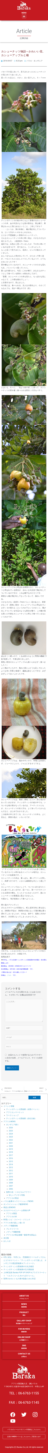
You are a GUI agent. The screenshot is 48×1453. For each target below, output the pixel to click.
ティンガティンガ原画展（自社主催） (21, 1118)
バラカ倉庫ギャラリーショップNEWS (18, 1201)
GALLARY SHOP (24, 1321)
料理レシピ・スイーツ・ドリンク (16, 1220)
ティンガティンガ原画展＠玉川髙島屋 (18, 1269)
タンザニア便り (12, 1125)
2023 (11, 1137)
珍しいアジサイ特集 (17, 1195)
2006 (11, 1189)
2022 (11, 1140)
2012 (11, 1171)
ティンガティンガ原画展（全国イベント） (23, 1109)
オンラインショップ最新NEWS (15, 1204)
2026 (11, 1128)
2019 (11, 1149)
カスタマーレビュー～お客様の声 (16, 1210)
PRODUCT (24, 1313)
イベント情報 (8, 1106)
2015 (11, 1161)
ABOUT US (24, 1297)
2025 (11, 1131)
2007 (11, 1186)
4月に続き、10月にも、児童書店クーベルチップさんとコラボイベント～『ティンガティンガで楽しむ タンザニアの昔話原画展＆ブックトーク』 (24, 1260)
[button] (24, 16)
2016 (11, 1158)
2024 (11, 1134)
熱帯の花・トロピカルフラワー (18, 1192)
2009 (11, 1180)
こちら (9, 975)
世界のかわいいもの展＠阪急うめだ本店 (19, 1279)
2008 (11, 1183)
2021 (11, 1143)
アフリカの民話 (12, 1198)
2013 (11, 1167)
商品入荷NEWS (9, 1207)
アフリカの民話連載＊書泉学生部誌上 (21, 1235)
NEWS (24, 1305)
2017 (11, 1155)
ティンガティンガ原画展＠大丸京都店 (18, 1266)
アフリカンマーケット (15, 1112)
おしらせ (7, 1241)
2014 (11, 1164)
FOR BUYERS (24, 1330)
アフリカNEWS (9, 1121)
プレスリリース (12, 1229)
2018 (11, 1152)
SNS (24, 1346)
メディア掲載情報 (10, 1226)
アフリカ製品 (11, 1213)
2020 (11, 1146)
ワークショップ (12, 1115)
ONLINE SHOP (24, 1338)
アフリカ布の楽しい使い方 (14, 1223)
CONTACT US (24, 1355)
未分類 (6, 1238)
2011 (11, 1174)
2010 (11, 1177)
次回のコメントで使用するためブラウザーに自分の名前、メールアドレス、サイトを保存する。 (24, 1058)
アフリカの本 (11, 1217)
